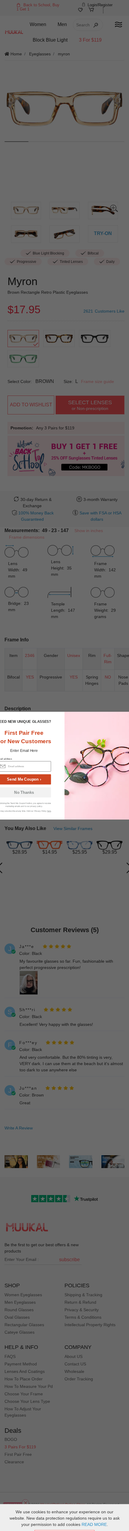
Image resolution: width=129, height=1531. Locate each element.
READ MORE (94, 1524)
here (49, 811)
